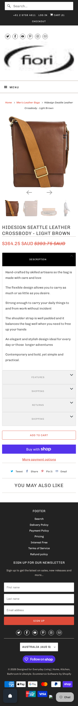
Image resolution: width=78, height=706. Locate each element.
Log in (42, 15)
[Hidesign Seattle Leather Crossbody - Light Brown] (39, 151)
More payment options (39, 459)
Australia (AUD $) (37, 646)
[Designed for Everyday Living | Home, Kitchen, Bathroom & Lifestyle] (39, 59)
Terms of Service (39, 548)
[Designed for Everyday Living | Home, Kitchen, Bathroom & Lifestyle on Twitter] (7, 36)
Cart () (58, 15)
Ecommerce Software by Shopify (52, 673)
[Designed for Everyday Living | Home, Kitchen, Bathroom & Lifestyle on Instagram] (37, 36)
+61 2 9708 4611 (24, 15)
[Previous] (28, 192)
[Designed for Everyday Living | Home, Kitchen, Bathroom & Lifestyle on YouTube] (22, 36)
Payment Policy (39, 530)
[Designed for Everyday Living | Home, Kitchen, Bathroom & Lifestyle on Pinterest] (30, 36)
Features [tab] (38, 377)
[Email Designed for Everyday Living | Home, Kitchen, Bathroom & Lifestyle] (45, 36)
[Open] (10, 696)
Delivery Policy (39, 524)
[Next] (49, 192)
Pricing (39, 536)
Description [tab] (38, 259)
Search (39, 518)
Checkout (39, 21)
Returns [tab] (38, 405)
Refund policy (39, 554)
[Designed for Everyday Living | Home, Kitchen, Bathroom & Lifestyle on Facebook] (15, 36)
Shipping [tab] (38, 391)
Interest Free (39, 542)
